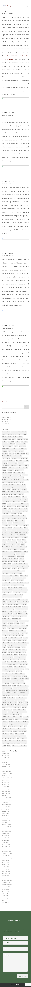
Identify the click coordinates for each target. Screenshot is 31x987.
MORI (20, 613)
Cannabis (18, 487)
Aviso (17, 453)
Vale (4, 728)
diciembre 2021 (5, 878)
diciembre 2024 (5, 797)
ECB (8, 518)
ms (14, 616)
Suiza (26, 685)
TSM (25, 702)
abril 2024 (4, 815)
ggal (21, 561)
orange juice (23, 633)
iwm (20, 587)
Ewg (14, 539)
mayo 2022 (4, 867)
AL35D (17, 441)
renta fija (5, 657)
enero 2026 (4, 769)
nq (26, 625)
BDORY (21, 463)
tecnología (6, 695)
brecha (24, 475)
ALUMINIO (11, 443)
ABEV (24, 432)
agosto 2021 (4, 886)
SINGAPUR (5, 673)
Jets (15, 590)
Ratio (18, 652)
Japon (4, 590)
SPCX (16, 681)
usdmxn (5, 721)
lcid (13, 597)
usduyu (18, 724)
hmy (17, 570)
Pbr (14, 640)
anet (16, 446)
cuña (21, 503)
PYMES (11, 649)
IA (21, 575)
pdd (24, 640)
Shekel (12, 669)
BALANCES (6, 458)
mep (12, 609)
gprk (17, 566)
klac (20, 592)
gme (20, 563)
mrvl (9, 616)
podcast (10, 647)
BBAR (25, 460)
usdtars (5, 724)
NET (27, 621)
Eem (17, 520)
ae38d (20, 436)
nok (14, 625)
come (24, 496)
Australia (5, 453)
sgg (15, 666)
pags (21, 635)
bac (14, 455)
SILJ (8, 671)
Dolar (5, 513)
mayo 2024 (4, 813)
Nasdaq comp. (6, 621)
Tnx (24, 697)
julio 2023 (4, 835)
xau (14, 738)
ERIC (21, 527)
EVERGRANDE (6, 539)
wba (19, 736)
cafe (17, 484)
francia (4, 551)
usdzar (4, 726)
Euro (10, 537)
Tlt (18, 697)
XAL (9, 738)
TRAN (4, 700)
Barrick (19, 460)
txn (9, 707)
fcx (8, 544)
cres (19, 499)
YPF (20, 745)
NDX (15, 621)
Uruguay (11, 712)
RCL (24, 652)
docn (18, 511)
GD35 (16, 558)
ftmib (26, 551)
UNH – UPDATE (5, 421)
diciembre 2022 (5, 851)
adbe (4, 436)
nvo (19, 628)
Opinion (16, 633)
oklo (9, 633)
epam (10, 527)
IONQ (27, 582)
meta (25, 609)
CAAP (21, 482)
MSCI (19, 616)
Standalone (6, 685)
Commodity (6, 499)
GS (22, 566)
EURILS (22, 535)
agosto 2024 (4, 806)
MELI (24, 606)
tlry (13, 697)
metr (11, 611)
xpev (13, 743)
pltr (4, 647)
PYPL (18, 649)
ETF (4, 532)
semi (4, 666)
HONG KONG (6, 573)
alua (4, 443)
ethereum (18, 532)
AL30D (11, 441)
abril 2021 (4, 895)
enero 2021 (4, 902)
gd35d (21, 558)
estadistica (24, 530)
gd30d (10, 558)
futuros (12, 554)
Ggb (4, 563)
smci (16, 673)
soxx (27, 678)
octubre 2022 (5, 855)
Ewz (20, 542)
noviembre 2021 (5, 880)
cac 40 (4, 484)
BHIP (21, 465)
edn (19, 518)
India (13, 580)
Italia (10, 587)
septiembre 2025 (5, 777)
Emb (22, 523)
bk (22, 470)
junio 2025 (4, 784)
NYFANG (5, 630)
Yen (25, 743)
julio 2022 (4, 862)
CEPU (13, 491)
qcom (24, 649)
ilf (9, 580)
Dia (15, 508)
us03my (4, 714)
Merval (18, 609)
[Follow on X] (4, 924)
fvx (18, 554)
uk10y (4, 709)
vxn (22, 733)
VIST (9, 731)
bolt (14, 472)
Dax (9, 506)
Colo (10, 496)
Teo (13, 695)
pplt (23, 647)
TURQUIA (10, 704)
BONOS (21, 472)
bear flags (5, 465)
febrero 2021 (4, 900)
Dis (25, 508)
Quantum (11, 652)
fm (25, 546)
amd (24, 443)
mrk (25, 613)
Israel (4, 587)
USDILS (11, 719)
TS (15, 702)
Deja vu (25, 506)
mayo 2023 (4, 840)
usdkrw (25, 719)
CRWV (25, 501)
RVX (4, 664)
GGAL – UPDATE (5, 415)
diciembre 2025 (5, 771)
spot (21, 681)
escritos (9, 530)
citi (15, 494)
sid (22, 669)
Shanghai (22, 666)
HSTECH (5, 575)
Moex (10, 613)
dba (19, 506)
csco (9, 503)
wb (14, 736)
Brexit (4, 477)
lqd (4, 601)
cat (23, 487)
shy (17, 669)
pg (12, 645)
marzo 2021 (4, 898)
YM (9, 745)
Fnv (3, 549)
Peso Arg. (16, 642)
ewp (4, 542)
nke (9, 625)
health (25, 568)
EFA (23, 520)
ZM (25, 745)
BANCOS (23, 458)
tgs (4, 697)
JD (10, 590)
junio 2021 (4, 891)
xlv (14, 740)
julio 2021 (4, 889)
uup (15, 726)
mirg (24, 611)
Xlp (9, 740)
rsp (19, 659)
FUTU (4, 554)
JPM (15, 592)
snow (9, 676)
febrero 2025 (4, 793)
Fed (18, 544)
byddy (4, 482)
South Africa (6, 678)
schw (25, 664)
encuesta (17, 525)
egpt (10, 523)
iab (26, 575)
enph (4, 527)
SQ (17, 683)
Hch (14, 568)
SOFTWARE (17, 676)
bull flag (25, 479)
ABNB (4, 434)
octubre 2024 (5, 802)
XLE (24, 738)
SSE (23, 683)
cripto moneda (6, 501)
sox (22, 678)
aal (12, 432)
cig (10, 494)
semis (10, 666)
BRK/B (21, 477)
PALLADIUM (12, 637)
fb (3, 544)
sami (10, 664)
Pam (20, 637)
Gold (4, 566)
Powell (17, 647)
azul (23, 453)
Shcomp (5, 669)
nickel (10, 623)
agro (14, 439)
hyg (17, 575)
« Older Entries (5, 401)
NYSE (11, 630)
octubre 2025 (5, 775)
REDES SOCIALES (12, 654)
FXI (4, 556)
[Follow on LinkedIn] (11, 924)
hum (11, 575)
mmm (4, 613)
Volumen (5, 733)
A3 (3, 432)
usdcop (4, 719)
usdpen (11, 721)
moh (15, 613)
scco (20, 664)
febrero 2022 (4, 873)
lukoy (9, 601)
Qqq (4, 652)
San (14, 664)
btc (10, 479)
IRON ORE (14, 585)
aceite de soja (12, 434)
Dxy (23, 515)
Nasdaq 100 (16, 618)
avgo (11, 453)
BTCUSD (17, 479)
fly (21, 546)
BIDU (4, 467)
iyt (25, 587)
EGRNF (15, 523)
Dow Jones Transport (8, 515)
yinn (4, 745)
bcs (15, 463)
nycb (24, 628)
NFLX (4, 623)
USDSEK (25, 721)
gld (9, 563)
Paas (15, 635)
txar (4, 707)
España (16, 530)
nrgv (4, 628)
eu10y (10, 535)
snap (4, 676)
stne (14, 685)
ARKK (10, 451)
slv (11, 673)
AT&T (21, 451)
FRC (10, 551)
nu (8, 628)
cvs (26, 503)
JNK (25, 590)
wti (4, 738)
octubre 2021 (5, 882)
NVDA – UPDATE (5, 424)
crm (14, 501)
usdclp (19, 716)
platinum (23, 645)
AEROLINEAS (6, 439)
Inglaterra (15, 582)
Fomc (9, 549)
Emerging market (7, 525)
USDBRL (5, 716)
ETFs (10, 532)
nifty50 (16, 623)
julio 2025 (4, 782)
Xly (19, 740)
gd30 (4, 558)
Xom (24, 740)
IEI (23, 578)
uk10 (24, 707)
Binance (15, 467)
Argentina (22, 448)
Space (9, 681)
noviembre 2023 (5, 826)
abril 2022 (4, 869)
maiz (10, 604)
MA (27, 601)
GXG (27, 566)
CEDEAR (5, 491)
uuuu (21, 726)
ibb (3, 578)
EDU (25, 518)
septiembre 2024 (5, 804)
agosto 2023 (4, 833)
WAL (9, 736)
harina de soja (6, 568)
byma (10, 482)
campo (23, 484)
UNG (10, 709)
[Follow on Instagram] (7, 924)
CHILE (26, 491)
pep (3, 642)
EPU (15, 527)
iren (8, 585)
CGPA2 (19, 491)
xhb (19, 738)
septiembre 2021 (5, 884)
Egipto (4, 523)
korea (4, 594)
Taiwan (24, 688)
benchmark (14, 465)
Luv (14, 601)
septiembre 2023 (5, 831)
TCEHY (9, 693)
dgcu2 (10, 508)
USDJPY (18, 719)
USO (10, 726)
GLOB (14, 563)
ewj (23, 539)
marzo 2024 (4, 818)
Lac (21, 594)
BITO (17, 470)
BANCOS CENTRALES (8, 460)
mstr (4, 618)
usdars (12, 714)
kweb (16, 594)
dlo (13, 511)
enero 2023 (4, 849)
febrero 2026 (4, 766)
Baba (9, 455)
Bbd (4, 463)
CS (4, 503)
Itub (15, 587)
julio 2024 (4, 809)
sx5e (10, 688)
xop (3, 743)
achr (19, 434)
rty (8, 661)
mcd (24, 604)
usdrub (18, 721)
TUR (4, 704)
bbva (10, 463)
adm (9, 436)
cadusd (11, 484)
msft (24, 616)
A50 (8, 432)
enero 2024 (4, 822)
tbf (3, 693)
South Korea (14, 678)
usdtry (11, 724)
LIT (13, 599)
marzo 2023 (4, 844)
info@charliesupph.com (14, 920)
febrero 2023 (4, 846)
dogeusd (24, 511)
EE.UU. (10, 520)
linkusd (19, 597)
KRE (10, 594)
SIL (3, 671)
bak (19, 455)
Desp (4, 508)
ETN (4, 535)
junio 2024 (4, 811)
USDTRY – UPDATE (8, 11)
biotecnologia (23, 467)
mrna (4, 616)
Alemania (24, 441)
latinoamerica (6, 597)
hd (19, 568)
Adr (14, 436)
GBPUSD (20, 556)
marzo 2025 (4, 791)
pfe (4, 645)
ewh (19, 539)
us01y (17, 712)
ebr (3, 518)
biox (4, 470)
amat (18, 443)
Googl (11, 566)
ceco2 (24, 489)
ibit (13, 578)
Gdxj (16, 561)
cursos (14, 503)
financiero (15, 546)
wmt (23, 736)
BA (4, 455)
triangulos (20, 700)
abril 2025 (4, 789)
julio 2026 (4, 755)
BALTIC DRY (15, 458)
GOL (26, 563)
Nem (21, 621)
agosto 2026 (4, 753)
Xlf (4, 740)
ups (19, 709)
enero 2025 (4, 795)
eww (15, 542)
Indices (20, 580)
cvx (4, 506)
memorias (5, 609)
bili (9, 467)
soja (24, 676)
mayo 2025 (4, 786)
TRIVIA (10, 702)
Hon (22, 570)
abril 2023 (4, 842)
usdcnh (26, 716)
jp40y (10, 592)
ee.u (4, 520)
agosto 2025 (4, 780)
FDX (12, 544)
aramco (14, 448)
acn (24, 434)
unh (15, 709)
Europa (17, 537)
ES (4, 530)
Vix (15, 731)
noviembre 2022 (5, 853)
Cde (14, 489)
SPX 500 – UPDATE (6, 419)
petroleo (25, 642)
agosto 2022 (4, 860)
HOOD (14, 573)
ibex (9, 578)
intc (21, 582)
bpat (11, 475)
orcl (4, 635)
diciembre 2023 (5, 824)
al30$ (26, 439)
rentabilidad (23, 654)
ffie (22, 544)
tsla (20, 702)
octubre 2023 (5, 829)
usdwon (24, 724)
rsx (23, 659)
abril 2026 (4, 762)
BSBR (4, 479)
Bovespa (5, 475)
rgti (11, 657)
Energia (25, 525)
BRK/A (15, 477)
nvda (14, 628)
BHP (27, 465)
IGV (4, 580)
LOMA (25, 599)
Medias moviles (7, 606)
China (5, 494)
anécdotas (22, 446)
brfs (9, 477)
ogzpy (23, 630)
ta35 (18, 688)
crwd (19, 501)
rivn (9, 659)
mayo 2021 (4, 893)
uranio (4, 712)
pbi (9, 640)
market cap (17, 604)
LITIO (19, 599)
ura (24, 709)
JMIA (20, 590)
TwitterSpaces (19, 704)
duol (17, 515)
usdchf (13, 716)
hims (4, 570)
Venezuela (16, 728)
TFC (18, 695)
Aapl (18, 432)
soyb (4, 681)
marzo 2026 (4, 764)
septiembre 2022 (5, 858)
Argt (4, 451)
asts (16, 451)
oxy (9, 635)
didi (20, 508)
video (23, 728)
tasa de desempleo (11, 690)
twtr (26, 704)
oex (17, 630)
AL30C (4, 441)
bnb (10, 472)
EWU (9, 542)
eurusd (25, 537)
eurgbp (16, 535)
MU (9, 618)
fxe (22, 554)
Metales (5, 611)
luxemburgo (20, 601)
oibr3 (4, 633)
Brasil (18, 475)
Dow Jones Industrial (16, 513)
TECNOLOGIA (24, 693)
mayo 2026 (4, 760)
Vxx (4, 736)
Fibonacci (6, 546)
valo (9, 728)
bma (4, 472)
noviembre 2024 (5, 800)
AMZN (10, 446)
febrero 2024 (4, 820)
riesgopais (17, 657)
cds (19, 489)
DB (14, 506)
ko (25, 592)
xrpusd (19, 743)
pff (8, 645)
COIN (4, 496)
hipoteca (10, 570)
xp (8, 743)
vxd (16, 733)
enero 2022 (4, 875)
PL (17, 645)
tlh (8, 697)
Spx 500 (5, 683)
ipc (3, 585)
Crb (14, 499)
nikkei (22, 623)
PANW (25, 637)
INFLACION (6, 582)
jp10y (4, 592)
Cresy (24, 499)
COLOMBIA (17, 496)
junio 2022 (4, 864)
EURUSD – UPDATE (6, 417)
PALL (4, 637)
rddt (3, 654)
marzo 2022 (4, 871)
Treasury (12, 700)
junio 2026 (4, 757)
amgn (4, 446)
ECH (14, 518)
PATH (4, 640)
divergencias (6, 511)
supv (4, 688)
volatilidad (22, 731)
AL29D (19, 439)
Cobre (20, 494)
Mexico (17, 611)
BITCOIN (10, 470)
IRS (22, 585)
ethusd (25, 532)
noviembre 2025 (5, 773)
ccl (9, 489)
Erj (25, 527)
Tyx (14, 707)
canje (11, 487)
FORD (15, 549)
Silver (19, 671)
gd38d (4, 561)
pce (19, 640)
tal (3, 690)
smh (22, 673)
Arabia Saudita (6, 448)
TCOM (16, 693)
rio (24, 657)
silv (13, 671)
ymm (14, 745)
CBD (4, 489)
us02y (23, 712)
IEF (18, 578)
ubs (19, 707)
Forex (21, 549)
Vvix (12, 733)
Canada (5, 487)
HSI (20, 573)
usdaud (18, 714)
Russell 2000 (22, 661)
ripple (4, 659)
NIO (4, 625)
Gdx (10, 561)
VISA (4, 731)
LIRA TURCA (6, 599)
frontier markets (18, 551)
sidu (27, 669)
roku (14, 659)
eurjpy (4, 537)
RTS (4, 661)
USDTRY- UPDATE (7, 253)
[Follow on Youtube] (14, 924)
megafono (17, 606)
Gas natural (12, 556)
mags (4, 604)
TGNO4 (24, 695)
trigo (4, 702)
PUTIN (4, 649)
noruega (20, 625)
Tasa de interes (23, 690)
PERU (9, 642)
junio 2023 (4, 838)
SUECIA (19, 685)
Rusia (13, 661)
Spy (12, 683)
